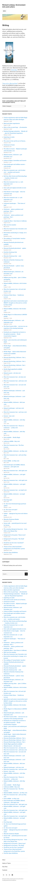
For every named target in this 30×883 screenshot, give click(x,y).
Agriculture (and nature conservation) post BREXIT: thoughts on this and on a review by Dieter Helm (15, 303)
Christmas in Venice (9, 145)
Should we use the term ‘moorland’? (14, 542)
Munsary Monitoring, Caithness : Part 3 (15, 357)
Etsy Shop (4, 866)
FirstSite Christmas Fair (10, 252)
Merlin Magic (14, 69)
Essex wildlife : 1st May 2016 (11, 461)
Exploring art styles (9, 137)
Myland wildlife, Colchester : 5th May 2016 (15, 451)
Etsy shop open (8, 500)
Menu (4, 11)
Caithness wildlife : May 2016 (12, 441)
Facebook (4, 870)
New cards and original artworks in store (15, 187)
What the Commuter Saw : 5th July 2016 (15, 377)
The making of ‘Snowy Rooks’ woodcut (14, 238)
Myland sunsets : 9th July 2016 (12, 373)
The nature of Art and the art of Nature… (15, 141)
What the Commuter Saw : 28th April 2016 (15, 470)
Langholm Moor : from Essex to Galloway (15, 221)
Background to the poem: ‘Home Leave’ (15, 535)
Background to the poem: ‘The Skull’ (14, 539)
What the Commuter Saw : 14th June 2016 (15, 412)
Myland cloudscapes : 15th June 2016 (14, 408)
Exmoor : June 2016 (9, 416)
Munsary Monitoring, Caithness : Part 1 (14, 365)
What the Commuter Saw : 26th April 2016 (15, 480)
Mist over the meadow (10, 225)
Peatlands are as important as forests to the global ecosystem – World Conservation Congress (15, 334)
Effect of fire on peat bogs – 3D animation (15, 127)
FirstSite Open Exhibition (11, 552)
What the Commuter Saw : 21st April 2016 (15, 490)
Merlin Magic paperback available (13, 369)
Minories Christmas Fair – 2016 (12, 256)
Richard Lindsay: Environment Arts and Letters (13, 6)
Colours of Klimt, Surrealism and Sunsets (15, 160)
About (3, 860)
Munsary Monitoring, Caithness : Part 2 (15, 361)
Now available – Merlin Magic (12, 437)
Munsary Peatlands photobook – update (15, 248)
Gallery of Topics (6, 863)
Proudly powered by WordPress (9, 880)
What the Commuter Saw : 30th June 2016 (15, 381)
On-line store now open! (10, 509)
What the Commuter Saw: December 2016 (15, 228)
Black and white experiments (12, 123)
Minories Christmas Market (11, 519)
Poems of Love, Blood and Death (10, 83)
